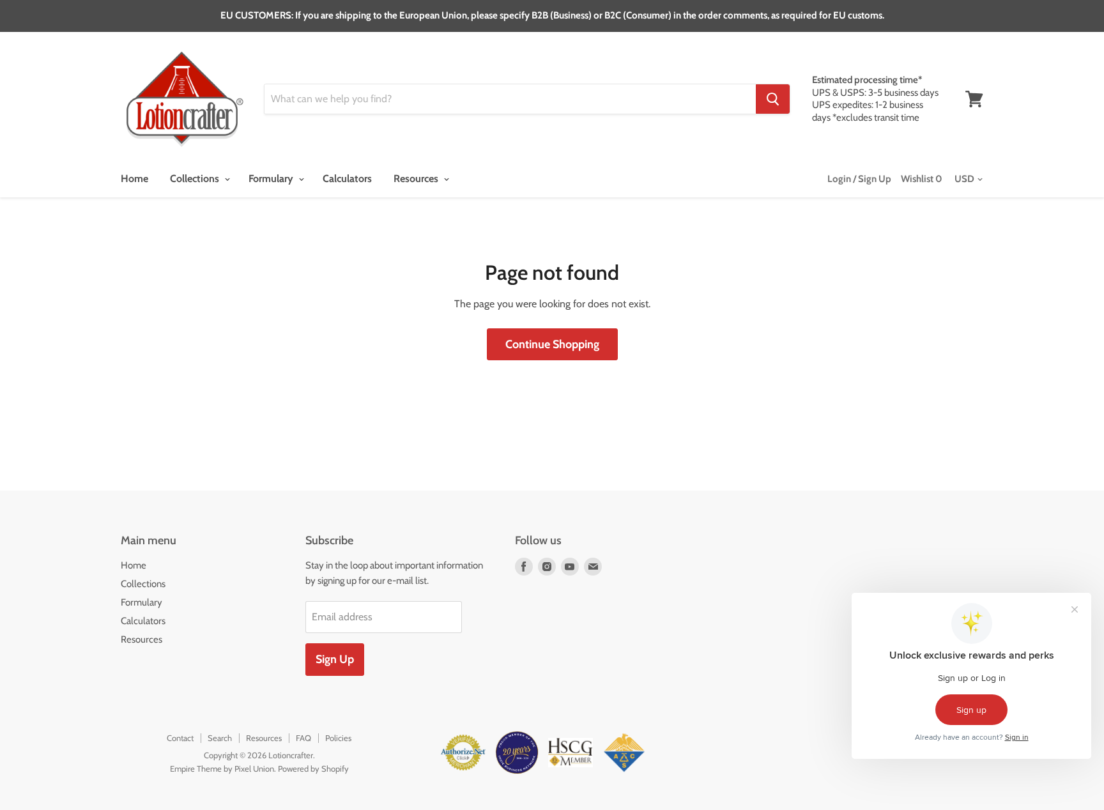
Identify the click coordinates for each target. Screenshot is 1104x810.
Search (220, 738)
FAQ (303, 738)
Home (134, 178)
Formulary (272, 178)
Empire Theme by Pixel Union (222, 768)
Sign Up (335, 659)
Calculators (347, 178)
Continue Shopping (552, 344)
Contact (180, 738)
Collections (196, 178)
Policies (338, 738)
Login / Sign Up (859, 179)
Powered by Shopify (313, 768)
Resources (417, 178)
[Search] (773, 99)
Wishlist (921, 179)
